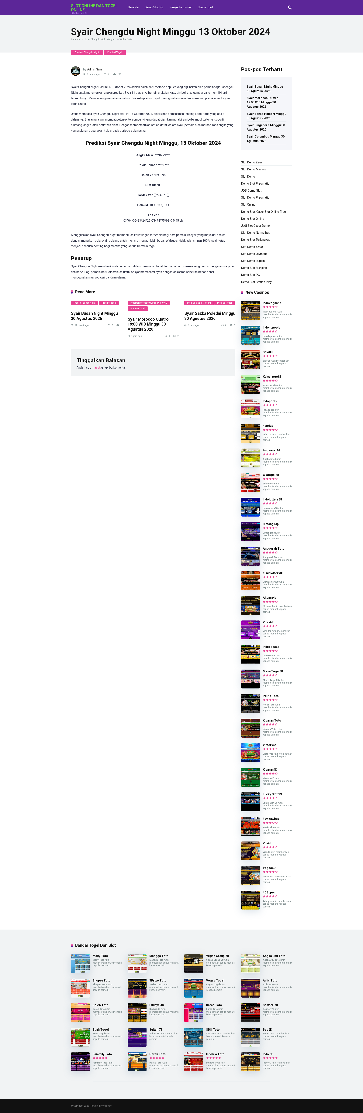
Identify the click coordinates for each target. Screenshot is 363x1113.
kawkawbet (271, 819)
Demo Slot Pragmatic (255, 183)
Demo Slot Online (252, 218)
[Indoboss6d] (250, 663)
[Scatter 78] (250, 1021)
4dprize (268, 426)
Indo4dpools (271, 327)
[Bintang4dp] (250, 540)
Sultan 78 (155, 1029)
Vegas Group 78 (217, 956)
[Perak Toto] (137, 1070)
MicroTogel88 (273, 671)
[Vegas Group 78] (193, 972)
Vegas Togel (215, 980)
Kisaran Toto (272, 720)
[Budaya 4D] (137, 1021)
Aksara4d (269, 597)
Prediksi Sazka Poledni (199, 303)
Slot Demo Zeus (252, 162)
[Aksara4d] (250, 614)
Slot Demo (248, 176)
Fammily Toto (102, 1054)
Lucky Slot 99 (272, 794)
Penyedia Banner (180, 7)
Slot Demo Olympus (254, 254)
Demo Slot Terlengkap (255, 239)
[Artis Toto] (250, 996)
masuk (96, 367)
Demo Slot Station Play (256, 282)
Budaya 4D (156, 1005)
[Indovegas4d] (250, 319)
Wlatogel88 (271, 475)
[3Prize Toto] (137, 996)
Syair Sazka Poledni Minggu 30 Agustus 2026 (209, 316)
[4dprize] (250, 442)
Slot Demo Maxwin (253, 169)
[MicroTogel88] (250, 687)
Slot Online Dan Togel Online (94, 7)
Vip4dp (267, 843)
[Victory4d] (250, 761)
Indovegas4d (272, 303)
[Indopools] (250, 417)
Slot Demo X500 (252, 247)
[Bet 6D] (250, 1045)
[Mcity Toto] (80, 972)
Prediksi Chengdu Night (87, 52)
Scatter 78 (270, 1005)
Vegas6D (269, 868)
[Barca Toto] (193, 1021)
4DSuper (269, 892)
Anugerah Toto (273, 548)
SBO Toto (213, 1029)
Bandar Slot (205, 7)
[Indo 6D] (250, 1070)
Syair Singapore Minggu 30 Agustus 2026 (266, 127)
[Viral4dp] (250, 638)
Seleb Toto (100, 1005)
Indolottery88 (272, 499)
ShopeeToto (101, 980)
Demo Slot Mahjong (254, 268)
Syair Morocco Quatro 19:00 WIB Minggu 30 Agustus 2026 (148, 324)
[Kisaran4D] (250, 785)
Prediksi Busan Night (84, 303)
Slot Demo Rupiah (253, 261)
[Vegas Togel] (193, 996)
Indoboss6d (271, 647)
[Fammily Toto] (80, 1070)
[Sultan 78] (137, 1045)
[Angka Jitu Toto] (250, 972)
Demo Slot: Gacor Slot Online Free (263, 211)
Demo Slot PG (154, 7)
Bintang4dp (271, 524)
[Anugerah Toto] (250, 564)
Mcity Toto (100, 956)
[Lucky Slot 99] (250, 810)
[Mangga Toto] (137, 972)
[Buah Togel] (80, 1045)
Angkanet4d (271, 450)
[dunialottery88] (250, 589)
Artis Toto (270, 980)
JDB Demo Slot (251, 190)
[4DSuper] (250, 908)
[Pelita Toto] (250, 712)
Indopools (270, 401)
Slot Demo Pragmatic (255, 197)
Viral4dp (268, 622)
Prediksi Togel (114, 52)
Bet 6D (267, 1029)
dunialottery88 (273, 573)
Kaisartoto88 (272, 376)
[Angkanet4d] (250, 466)
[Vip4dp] (250, 859)
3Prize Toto (157, 980)
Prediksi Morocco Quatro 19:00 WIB (149, 303)
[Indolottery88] (250, 515)
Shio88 (267, 352)
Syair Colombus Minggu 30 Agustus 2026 (266, 139)
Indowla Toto (215, 1054)
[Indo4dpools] (250, 343)
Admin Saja (94, 69)
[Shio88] (250, 368)
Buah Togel (101, 1029)
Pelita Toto (271, 696)
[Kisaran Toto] (250, 736)
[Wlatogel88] (250, 491)
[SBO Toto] (193, 1045)
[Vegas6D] (250, 884)
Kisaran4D (270, 769)
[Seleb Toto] (80, 1021)
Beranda (133, 7)
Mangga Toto (158, 956)
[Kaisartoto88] (250, 392)
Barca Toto (214, 1005)
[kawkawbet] (250, 835)
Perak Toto (157, 1054)
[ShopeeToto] (80, 996)
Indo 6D (268, 1054)
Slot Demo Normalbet (255, 232)
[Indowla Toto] (193, 1070)
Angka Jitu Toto (274, 956)
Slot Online (248, 204)
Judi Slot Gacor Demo (255, 225)
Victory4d (269, 745)
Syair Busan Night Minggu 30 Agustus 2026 (94, 316)
